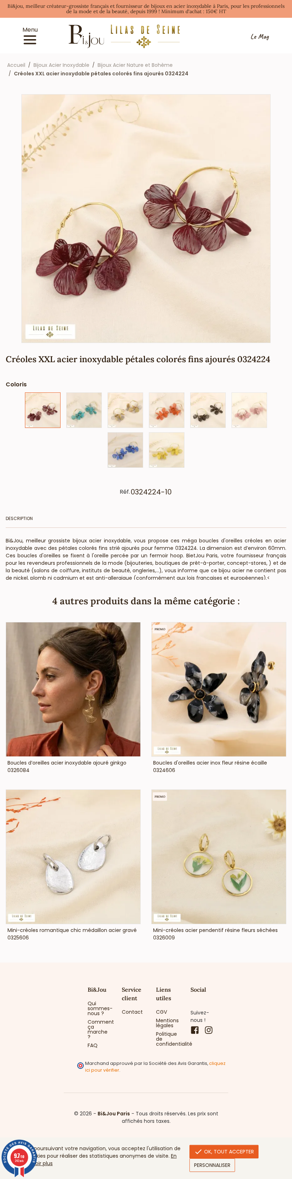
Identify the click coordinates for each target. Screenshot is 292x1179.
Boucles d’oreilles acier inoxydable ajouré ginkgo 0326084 (66, 766)
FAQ (93, 1045)
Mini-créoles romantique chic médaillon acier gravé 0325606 (72, 934)
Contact (132, 1011)
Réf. (125, 492)
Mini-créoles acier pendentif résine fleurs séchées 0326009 (215, 934)
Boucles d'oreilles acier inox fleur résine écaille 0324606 (210, 766)
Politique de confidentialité (167, 1038)
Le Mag (259, 37)
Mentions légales (167, 1023)
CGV (161, 1011)
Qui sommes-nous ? (99, 1008)
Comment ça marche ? (99, 1029)
